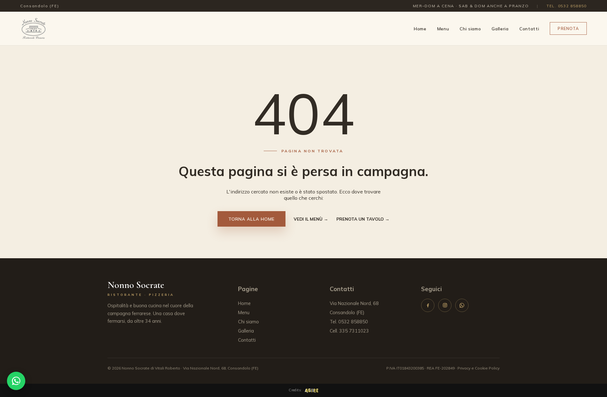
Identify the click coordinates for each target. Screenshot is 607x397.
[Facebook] (427, 305)
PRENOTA (568, 28)
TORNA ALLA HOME (251, 219)
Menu (443, 28)
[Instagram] (444, 305)
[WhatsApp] (462, 305)
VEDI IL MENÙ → (311, 219)
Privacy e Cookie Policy (478, 368)
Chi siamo (470, 28)
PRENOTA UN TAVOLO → (362, 219)
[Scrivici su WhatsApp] (16, 381)
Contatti (529, 28)
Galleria (500, 28)
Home (420, 28)
